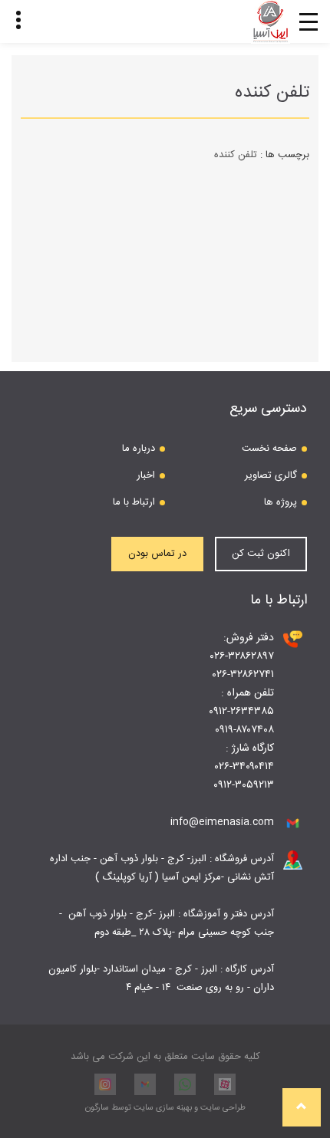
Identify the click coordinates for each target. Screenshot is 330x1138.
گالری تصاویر (271, 475)
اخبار (146, 475)
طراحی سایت (222, 1108)
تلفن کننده (235, 154)
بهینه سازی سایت (162, 1108)
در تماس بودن (157, 553)
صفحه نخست (269, 448)
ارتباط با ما (134, 502)
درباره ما (138, 448)
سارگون (98, 1108)
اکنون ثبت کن (261, 553)
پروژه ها (280, 502)
